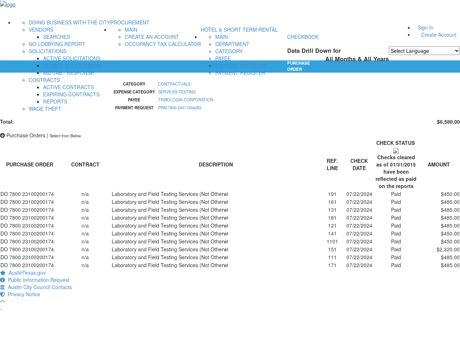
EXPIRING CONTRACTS (71, 94)
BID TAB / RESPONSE (68, 72)
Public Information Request (37, 279)
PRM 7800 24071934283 (179, 107)
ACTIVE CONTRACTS (68, 87)
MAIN (131, 29)
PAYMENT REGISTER (240, 72)
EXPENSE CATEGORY (241, 65)
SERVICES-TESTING (177, 92)
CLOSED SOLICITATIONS (72, 65)
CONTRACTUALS (174, 84)
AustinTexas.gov (26, 272)
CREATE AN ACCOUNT (152, 36)
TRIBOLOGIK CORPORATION (185, 99)
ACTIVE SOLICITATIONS (71, 58)
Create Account (438, 34)
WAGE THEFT (45, 108)
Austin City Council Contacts (38, 286)
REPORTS (55, 101)
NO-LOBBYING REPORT (57, 43)
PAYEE (223, 58)
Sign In (425, 27)
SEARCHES (56, 36)
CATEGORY (229, 51)
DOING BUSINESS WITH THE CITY (69, 22)
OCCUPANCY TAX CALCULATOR (163, 43)
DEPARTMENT (232, 43)
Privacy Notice (22, 294)
